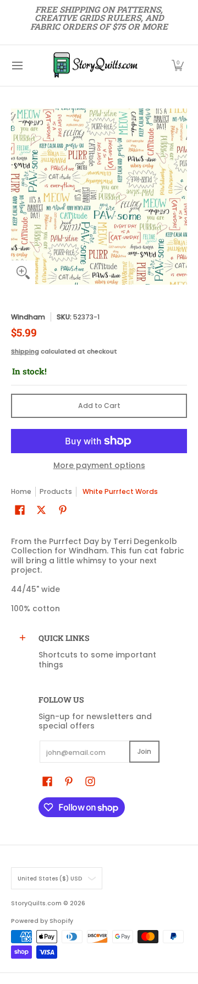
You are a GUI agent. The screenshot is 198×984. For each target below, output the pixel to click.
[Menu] (17, 65)
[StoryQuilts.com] (95, 65)
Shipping (25, 351)
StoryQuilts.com (36, 903)
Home (21, 491)
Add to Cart (99, 405)
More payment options (99, 466)
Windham (28, 317)
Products (56, 491)
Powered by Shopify (42, 921)
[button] (177, 65)
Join (144, 751)
